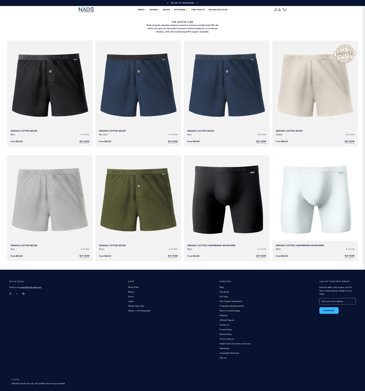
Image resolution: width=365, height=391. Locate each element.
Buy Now (84, 141)
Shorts (131, 296)
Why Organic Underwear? (231, 301)
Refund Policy (226, 334)
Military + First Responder (139, 310)
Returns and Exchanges (230, 310)
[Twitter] (17, 293)
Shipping (223, 315)
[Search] (275, 9)
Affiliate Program (227, 320)
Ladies (131, 301)
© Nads (15, 379)
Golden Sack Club (136, 306)
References (224, 348)
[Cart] (284, 9)
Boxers (131, 292)
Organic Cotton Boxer (24, 131)
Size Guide (224, 292)
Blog (222, 287)
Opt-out (223, 357)
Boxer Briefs (133, 287)
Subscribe (329, 310)
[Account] (279, 9)
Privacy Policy (226, 329)
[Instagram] (23, 293)
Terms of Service (227, 339)
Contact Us (224, 325)
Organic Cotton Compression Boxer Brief (211, 245)
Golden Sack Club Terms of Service (235, 343)
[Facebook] (10, 293)
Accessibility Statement (229, 353)
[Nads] (86, 9)
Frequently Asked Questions (232, 306)
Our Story (224, 296)
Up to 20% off (182, 3)
